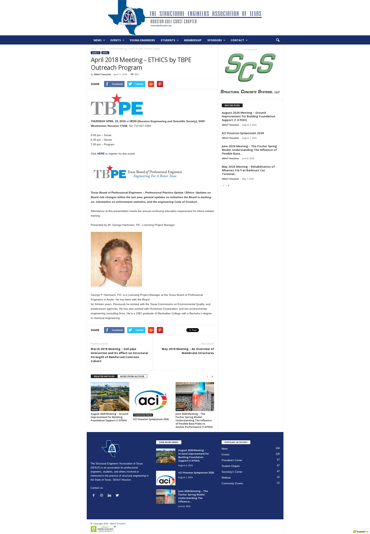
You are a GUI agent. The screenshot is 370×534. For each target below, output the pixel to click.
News (98, 40)
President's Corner (232, 460)
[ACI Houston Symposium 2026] (152, 399)
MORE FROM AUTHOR (132, 376)
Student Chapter (231, 466)
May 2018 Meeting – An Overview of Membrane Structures (188, 351)
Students (168, 40)
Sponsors (214, 40)
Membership (193, 40)
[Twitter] (117, 495)
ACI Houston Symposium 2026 (151, 419)
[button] (277, 40)
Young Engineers (142, 40)
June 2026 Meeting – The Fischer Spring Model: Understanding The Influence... (193, 496)
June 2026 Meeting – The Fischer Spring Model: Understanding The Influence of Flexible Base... (249, 149)
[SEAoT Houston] (185, 17)
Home (93, 48)
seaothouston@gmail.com (118, 487)
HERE (101, 153)
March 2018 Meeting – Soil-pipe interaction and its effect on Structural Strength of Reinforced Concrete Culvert (119, 355)
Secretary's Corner (232, 471)
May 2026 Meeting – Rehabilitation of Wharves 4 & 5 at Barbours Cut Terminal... (248, 170)
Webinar (226, 477)
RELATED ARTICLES (104, 376)
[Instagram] (102, 495)
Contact (237, 40)
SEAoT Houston (102, 74)
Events (115, 40)
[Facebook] (94, 495)
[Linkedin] (110, 495)
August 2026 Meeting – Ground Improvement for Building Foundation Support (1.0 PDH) (109, 417)
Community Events (143, 415)
